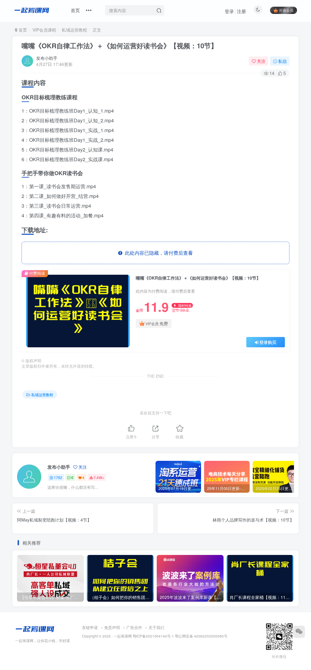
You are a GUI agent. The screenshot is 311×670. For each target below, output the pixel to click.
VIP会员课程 (44, 30)
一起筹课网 (123, 636)
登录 (229, 11)
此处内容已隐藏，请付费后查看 (157, 252)
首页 (75, 10)
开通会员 (286, 10)
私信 (282, 61)
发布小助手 (46, 58)
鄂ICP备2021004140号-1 (153, 636)
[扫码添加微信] (299, 632)
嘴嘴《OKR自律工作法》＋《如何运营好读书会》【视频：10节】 (119, 45)
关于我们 (156, 627)
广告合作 (134, 627)
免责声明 (112, 627)
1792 (58, 477)
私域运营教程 (74, 30)
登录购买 (267, 342)
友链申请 (90, 627)
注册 (241, 11)
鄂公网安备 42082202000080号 (201, 636)
